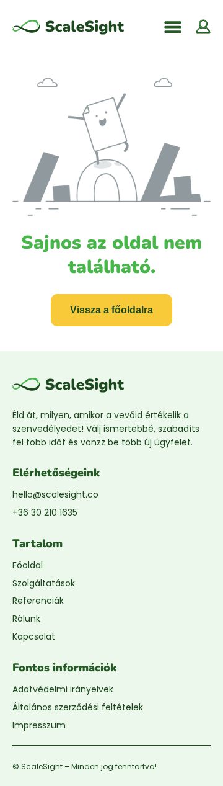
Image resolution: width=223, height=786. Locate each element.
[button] (172, 26)
